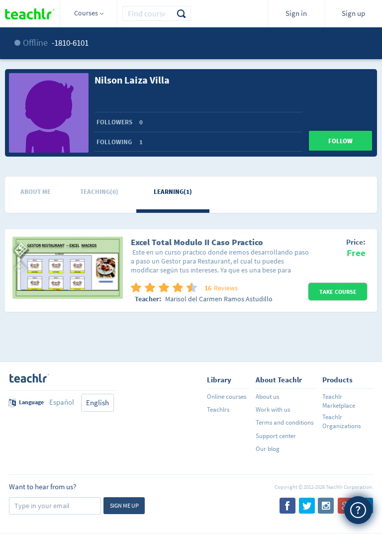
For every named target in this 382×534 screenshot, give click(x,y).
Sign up (353, 13)
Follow (340, 141)
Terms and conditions (284, 422)
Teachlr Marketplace (338, 401)
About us (267, 396)
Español (61, 402)
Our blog (268, 449)
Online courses (226, 396)
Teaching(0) (99, 191)
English (97, 402)
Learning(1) (173, 191)
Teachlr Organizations (341, 421)
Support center (276, 436)
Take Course (338, 291)
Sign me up (124, 505)
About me (35, 191)
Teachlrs (218, 409)
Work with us (273, 409)
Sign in (296, 13)
